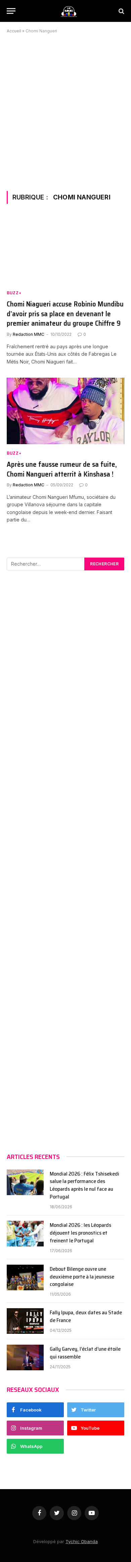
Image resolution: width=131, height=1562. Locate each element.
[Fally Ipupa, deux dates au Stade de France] (25, 1321)
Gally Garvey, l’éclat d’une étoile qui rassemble (85, 1353)
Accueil (14, 30)
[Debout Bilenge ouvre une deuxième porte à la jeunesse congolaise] (25, 1277)
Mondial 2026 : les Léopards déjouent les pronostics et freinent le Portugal (80, 1233)
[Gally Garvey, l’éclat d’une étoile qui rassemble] (25, 1357)
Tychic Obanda (82, 1541)
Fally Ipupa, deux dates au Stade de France (86, 1316)
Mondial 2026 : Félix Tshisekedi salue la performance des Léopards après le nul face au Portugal (84, 1185)
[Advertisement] (65, 111)
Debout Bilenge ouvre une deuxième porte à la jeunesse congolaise (82, 1277)
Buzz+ (14, 292)
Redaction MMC (28, 334)
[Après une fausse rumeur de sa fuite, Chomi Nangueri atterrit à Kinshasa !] (65, 411)
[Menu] (11, 11)
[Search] (120, 11)
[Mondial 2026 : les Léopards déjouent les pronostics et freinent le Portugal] (25, 1233)
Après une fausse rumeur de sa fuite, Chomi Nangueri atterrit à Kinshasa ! (62, 469)
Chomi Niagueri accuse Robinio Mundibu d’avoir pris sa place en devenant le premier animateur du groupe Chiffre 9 (65, 313)
